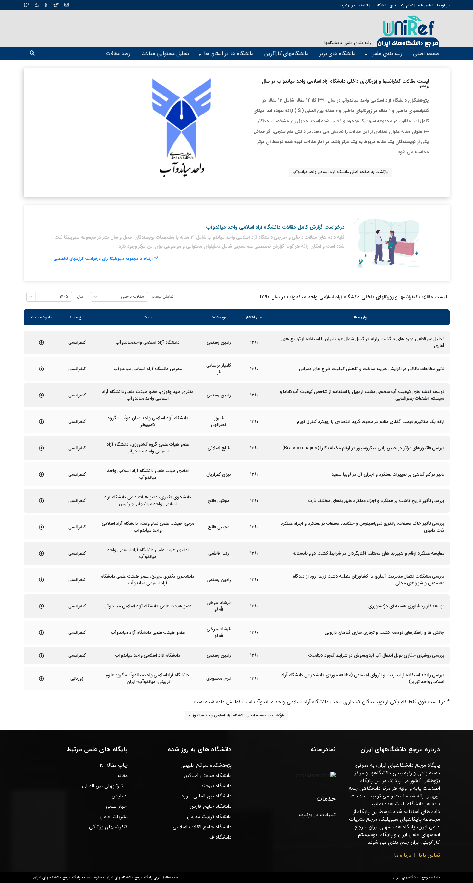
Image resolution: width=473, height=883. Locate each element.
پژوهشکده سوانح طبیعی (206, 765)
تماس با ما (424, 5)
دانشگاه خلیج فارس (211, 806)
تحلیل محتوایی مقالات (165, 54)
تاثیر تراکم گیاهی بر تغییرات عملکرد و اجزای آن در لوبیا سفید (387, 474)
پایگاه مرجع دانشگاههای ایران (416, 877)
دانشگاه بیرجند (216, 786)
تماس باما (429, 855)
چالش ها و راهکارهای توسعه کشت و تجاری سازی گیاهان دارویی (384, 632)
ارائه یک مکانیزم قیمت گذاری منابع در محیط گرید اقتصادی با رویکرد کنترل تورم (370, 421)
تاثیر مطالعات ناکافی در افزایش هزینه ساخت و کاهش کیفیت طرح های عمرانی (371, 369)
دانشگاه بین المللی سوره (207, 796)
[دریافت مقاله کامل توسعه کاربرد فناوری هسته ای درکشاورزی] (41, 606)
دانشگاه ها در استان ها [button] (229, 54)
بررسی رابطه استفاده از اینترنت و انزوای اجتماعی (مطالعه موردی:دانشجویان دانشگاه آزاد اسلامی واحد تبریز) (362, 678)
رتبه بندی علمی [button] (386, 54)
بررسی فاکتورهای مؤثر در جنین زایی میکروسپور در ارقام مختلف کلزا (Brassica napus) (363, 448)
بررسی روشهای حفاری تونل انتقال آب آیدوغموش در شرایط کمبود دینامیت (376, 655)
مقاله (122, 775)
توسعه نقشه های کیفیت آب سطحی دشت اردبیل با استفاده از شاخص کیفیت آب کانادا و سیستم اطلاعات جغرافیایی (362, 395)
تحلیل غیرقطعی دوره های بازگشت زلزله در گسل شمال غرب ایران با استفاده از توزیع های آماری (362, 342)
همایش (120, 796)
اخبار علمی (117, 806)
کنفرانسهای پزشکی (108, 827)
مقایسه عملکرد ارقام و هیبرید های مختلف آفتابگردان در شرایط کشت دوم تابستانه (368, 553)
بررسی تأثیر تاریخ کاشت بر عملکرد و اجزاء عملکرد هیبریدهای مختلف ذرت (376, 500)
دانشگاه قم (220, 837)
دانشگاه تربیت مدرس (209, 817)
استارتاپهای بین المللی (105, 786)
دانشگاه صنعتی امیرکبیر (208, 775)
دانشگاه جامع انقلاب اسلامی (202, 827)
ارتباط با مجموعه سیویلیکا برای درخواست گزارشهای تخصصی (103, 259)
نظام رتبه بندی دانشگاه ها (392, 5)
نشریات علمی (114, 817)
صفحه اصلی (426, 54)
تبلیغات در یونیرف (354, 5)
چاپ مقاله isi (114, 765)
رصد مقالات (118, 54)
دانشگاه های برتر (338, 54)
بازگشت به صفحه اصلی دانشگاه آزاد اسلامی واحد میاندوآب (340, 172)
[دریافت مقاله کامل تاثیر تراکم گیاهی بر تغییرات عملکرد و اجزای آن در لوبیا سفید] (41, 474)
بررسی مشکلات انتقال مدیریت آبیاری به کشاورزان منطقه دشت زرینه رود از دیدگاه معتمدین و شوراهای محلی (368, 580)
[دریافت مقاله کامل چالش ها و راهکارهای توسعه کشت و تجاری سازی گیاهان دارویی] (41, 632)
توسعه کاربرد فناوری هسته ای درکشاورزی (406, 606)
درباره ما (443, 5)
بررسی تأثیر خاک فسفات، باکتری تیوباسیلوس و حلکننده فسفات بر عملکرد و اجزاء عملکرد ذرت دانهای (362, 527)
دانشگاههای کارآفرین (286, 54)
